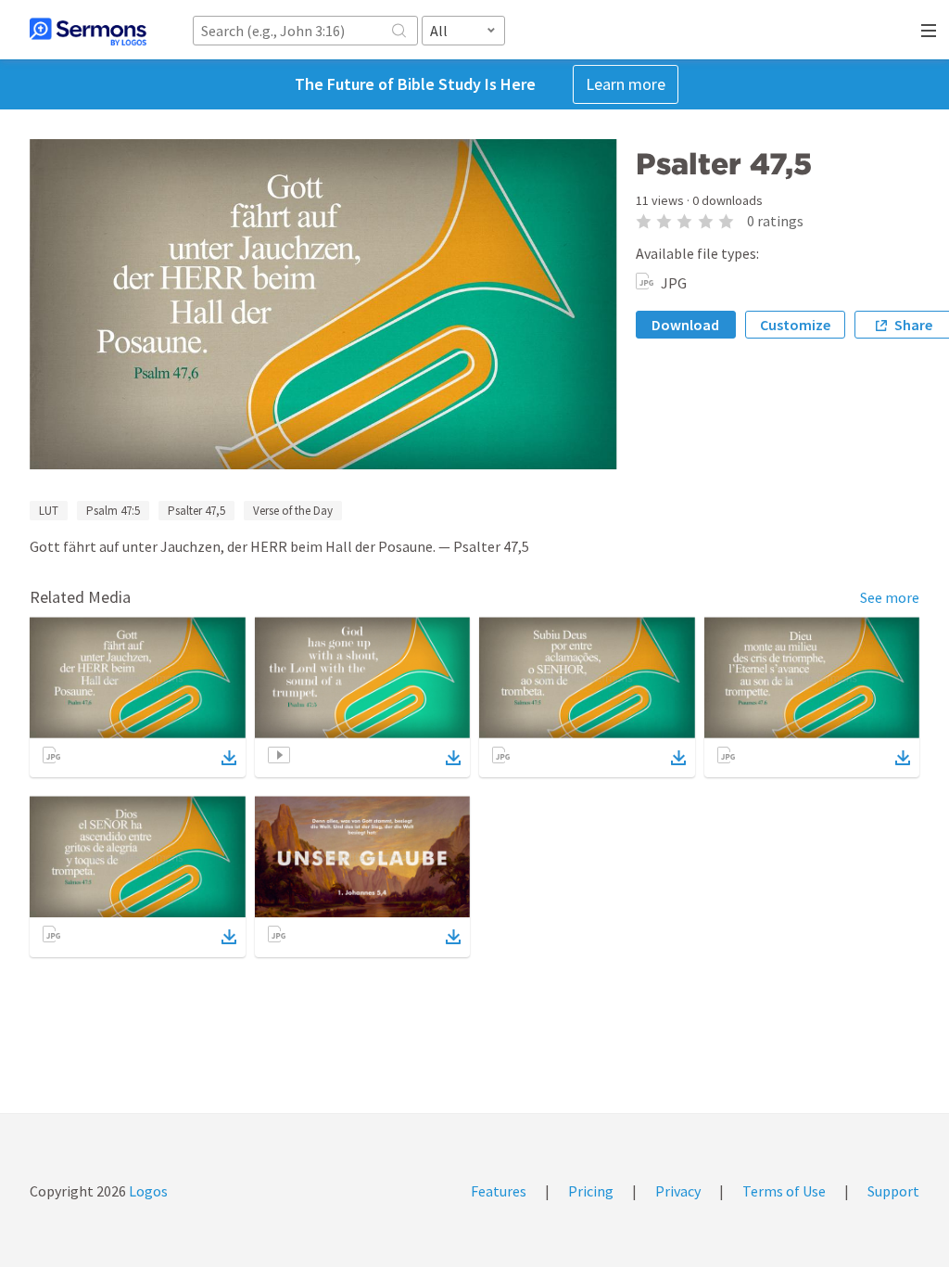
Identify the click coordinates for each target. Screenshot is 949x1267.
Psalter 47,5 (196, 510)
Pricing (591, 1191)
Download (685, 324)
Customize (795, 324)
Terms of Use (784, 1191)
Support (893, 1191)
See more (889, 597)
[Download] (228, 758)
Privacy (678, 1191)
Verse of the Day (293, 510)
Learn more (625, 84)
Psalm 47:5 (113, 510)
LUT (48, 510)
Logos (147, 1191)
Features (498, 1191)
